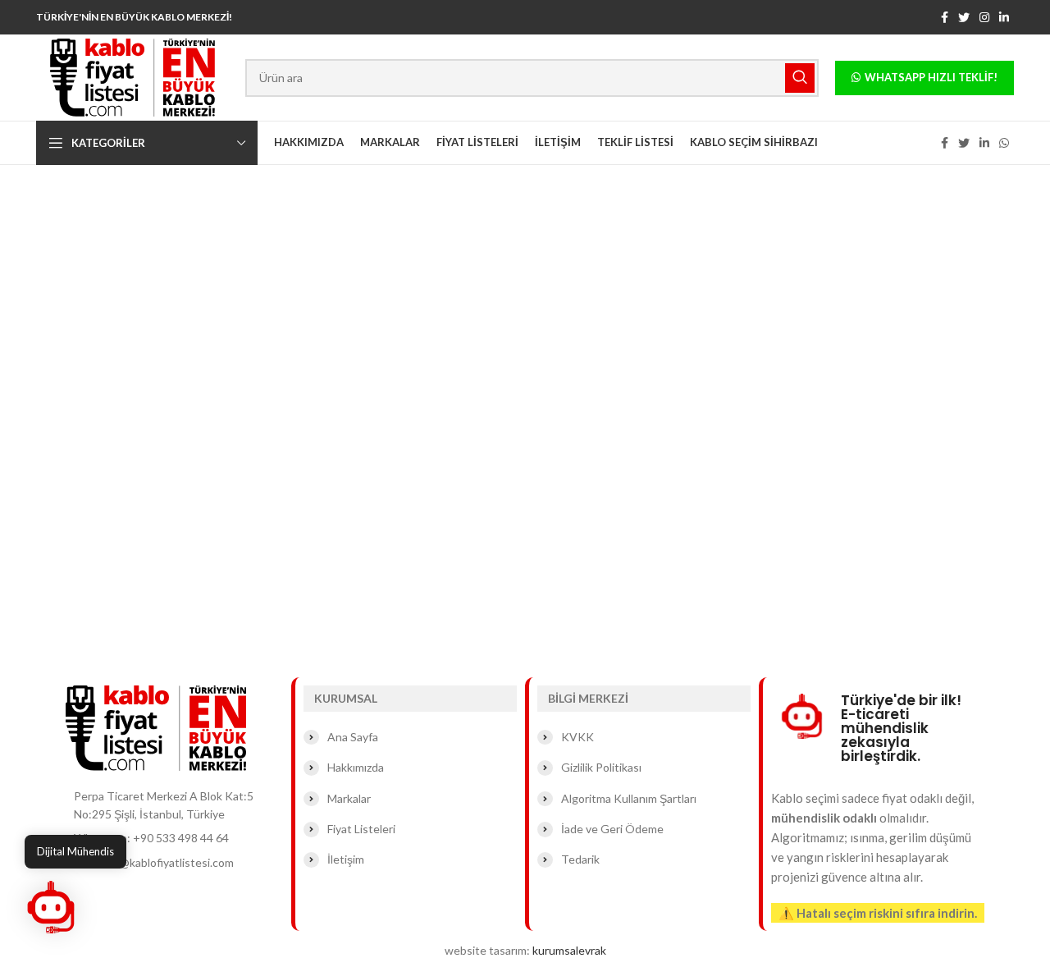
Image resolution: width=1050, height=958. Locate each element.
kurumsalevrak (569, 950)
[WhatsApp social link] (1004, 143)
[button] (51, 907)
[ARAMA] (800, 78)
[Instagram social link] (984, 17)
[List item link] (174, 838)
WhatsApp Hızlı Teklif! (931, 77)
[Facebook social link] (944, 17)
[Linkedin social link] (1004, 17)
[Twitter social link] (964, 17)
